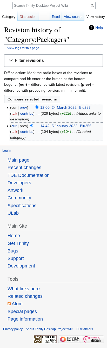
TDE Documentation (29, 175)
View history (95, 17)
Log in (6, 151)
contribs (26, 113)
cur (14, 126)
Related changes (25, 296)
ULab (13, 213)
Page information (25, 319)
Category (9, 17)
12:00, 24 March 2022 (58, 107)
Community (19, 197)
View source (73, 17)
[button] (53, 61)
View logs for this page (23, 48)
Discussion (28, 17)
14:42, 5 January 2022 (58, 126)
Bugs (13, 250)
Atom (17, 303)
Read (56, 17)
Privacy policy (13, 329)
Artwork (15, 190)
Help (99, 28)
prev (23, 107)
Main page (18, 160)
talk (14, 113)
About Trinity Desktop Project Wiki (49, 329)
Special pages (22, 311)
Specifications (22, 205)
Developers (19, 182)
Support (16, 258)
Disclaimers (84, 329)
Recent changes (24, 167)
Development (21, 266)
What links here (24, 288)
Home (14, 235)
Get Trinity (18, 243)
